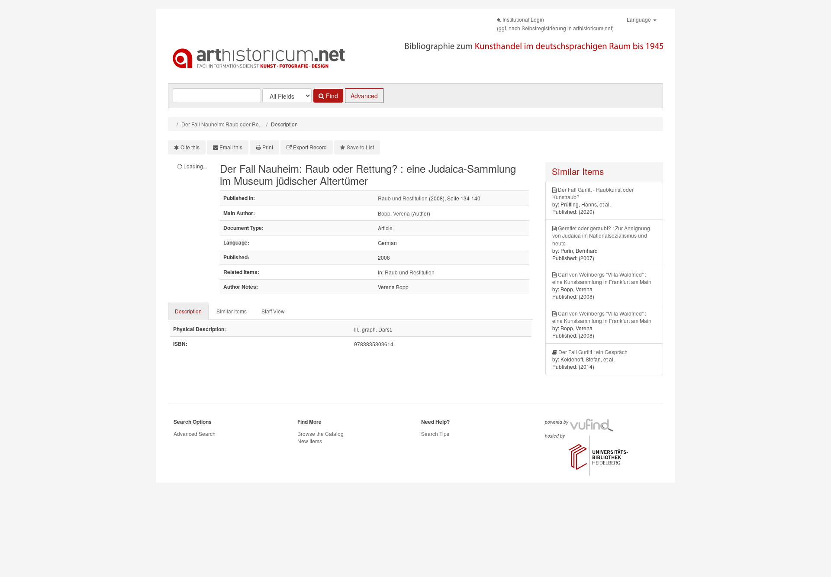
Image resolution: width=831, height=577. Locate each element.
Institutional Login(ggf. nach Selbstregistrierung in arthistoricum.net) (555, 24)
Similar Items (231, 311)
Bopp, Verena (394, 213)
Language (639, 19)
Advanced (364, 95)
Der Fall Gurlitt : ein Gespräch (593, 351)
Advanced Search (195, 433)
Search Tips (435, 433)
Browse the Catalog (320, 433)
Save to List (360, 147)
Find (331, 95)
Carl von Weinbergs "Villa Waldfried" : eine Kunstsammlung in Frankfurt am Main (601, 278)
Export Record (310, 147)
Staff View (273, 311)
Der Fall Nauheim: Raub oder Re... (222, 124)
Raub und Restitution (403, 198)
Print (267, 147)
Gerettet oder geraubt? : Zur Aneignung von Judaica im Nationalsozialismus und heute (601, 235)
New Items (309, 441)
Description (188, 311)
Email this (230, 147)
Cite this (190, 147)
